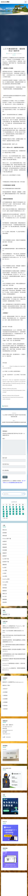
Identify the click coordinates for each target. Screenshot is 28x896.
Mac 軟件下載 (6, 558)
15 (3, 511)
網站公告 (5, 530)
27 (19, 514)
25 (13, 514)
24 (10, 514)
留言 (4, 438)
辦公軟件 (5, 544)
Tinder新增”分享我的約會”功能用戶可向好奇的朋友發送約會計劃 (14, 414)
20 (19, 511)
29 (3, 516)
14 (23, 509)
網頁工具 (5, 593)
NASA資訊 (5, 576)
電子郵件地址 (6, 464)
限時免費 (5, 535)
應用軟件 (5, 556)
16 (6, 511)
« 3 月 (4, 518)
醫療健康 (5, 599)
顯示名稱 (5, 458)
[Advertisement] (14, 31)
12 (16, 509)
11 (13, 509)
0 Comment (19, 53)
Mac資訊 (4, 567)
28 (23, 514)
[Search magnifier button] (24, 494)
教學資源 (5, 587)
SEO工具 (4, 596)
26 (16, 514)
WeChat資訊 (5, 582)
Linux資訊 (5, 570)
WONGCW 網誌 (5, 2)
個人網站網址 (6, 470)
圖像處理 (5, 547)
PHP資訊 (5, 585)
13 (19, 509)
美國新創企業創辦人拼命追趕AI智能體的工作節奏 (14, 649)
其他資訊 (5, 602)
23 (6, 514)
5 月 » (7, 518)
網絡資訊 (6, 406)
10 (10, 509)
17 (10, 511)
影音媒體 (5, 550)
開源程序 (5, 590)
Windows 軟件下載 (7, 538)
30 (6, 516)
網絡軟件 (5, 553)
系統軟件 (5, 541)
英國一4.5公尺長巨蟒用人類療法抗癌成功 (12, 630)
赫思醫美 (5, 532)
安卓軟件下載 (6, 561)
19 (16, 511)
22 (3, 514)
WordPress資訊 (6, 579)
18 (13, 511)
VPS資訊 (4, 573)
